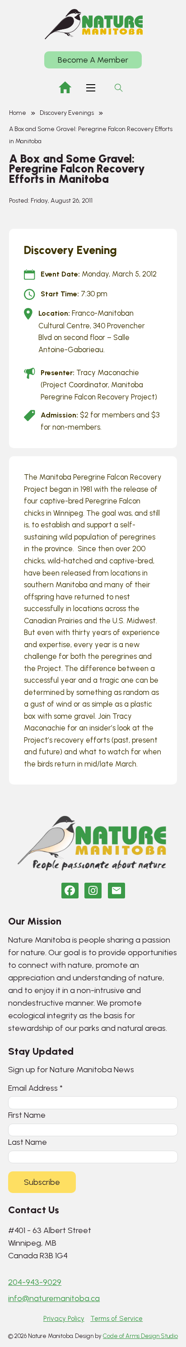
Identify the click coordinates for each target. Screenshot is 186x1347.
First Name (27, 1115)
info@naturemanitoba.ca (54, 1298)
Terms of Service (116, 1319)
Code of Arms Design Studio (140, 1336)
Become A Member (93, 60)
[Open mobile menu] (90, 87)
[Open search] (118, 87)
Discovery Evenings (67, 113)
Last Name (27, 1142)
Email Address (35, 1088)
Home (17, 113)
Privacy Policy (63, 1319)
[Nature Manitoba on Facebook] (70, 890)
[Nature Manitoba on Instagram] (93, 890)
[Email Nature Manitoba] (116, 890)
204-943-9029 (34, 1282)
